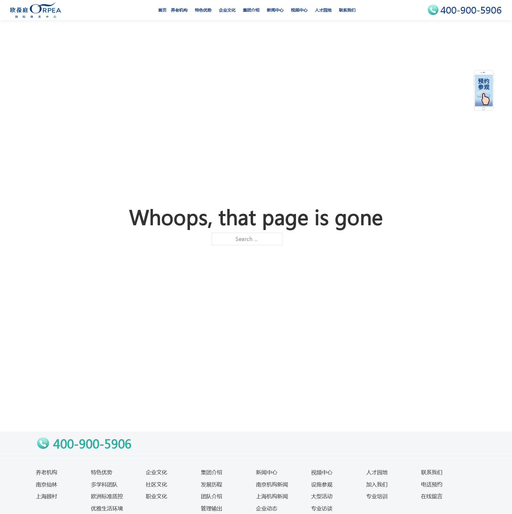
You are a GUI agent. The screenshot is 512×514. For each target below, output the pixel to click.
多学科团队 (104, 484)
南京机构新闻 (272, 484)
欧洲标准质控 (107, 496)
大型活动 (321, 496)
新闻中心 (275, 10)
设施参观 (321, 484)
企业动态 (266, 508)
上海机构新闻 (272, 496)
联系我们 (347, 10)
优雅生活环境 (107, 508)
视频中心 (299, 10)
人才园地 (323, 10)
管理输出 (211, 508)
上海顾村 (46, 496)
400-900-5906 (471, 10)
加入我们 (377, 484)
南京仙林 (46, 484)
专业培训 (377, 496)
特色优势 (203, 10)
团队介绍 (211, 496)
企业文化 (227, 10)
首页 (162, 10)
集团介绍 (251, 10)
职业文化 (156, 496)
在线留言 (431, 496)
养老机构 (179, 10)
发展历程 (211, 484)
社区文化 (156, 484)
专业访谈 (321, 508)
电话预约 (431, 484)
